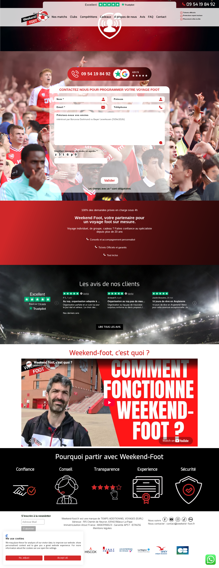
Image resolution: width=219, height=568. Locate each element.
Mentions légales (102, 528)
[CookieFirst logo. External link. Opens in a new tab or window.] (7, 535)
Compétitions (88, 17)
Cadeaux (105, 17)
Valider (109, 180)
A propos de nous (125, 17)
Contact (161, 17)
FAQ (150, 17)
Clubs (73, 17)
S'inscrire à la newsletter (36, 516)
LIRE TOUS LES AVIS (109, 327)
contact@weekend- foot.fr (181, 523)
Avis (142, 17)
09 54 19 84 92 (200, 4)
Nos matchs (59, 17)
